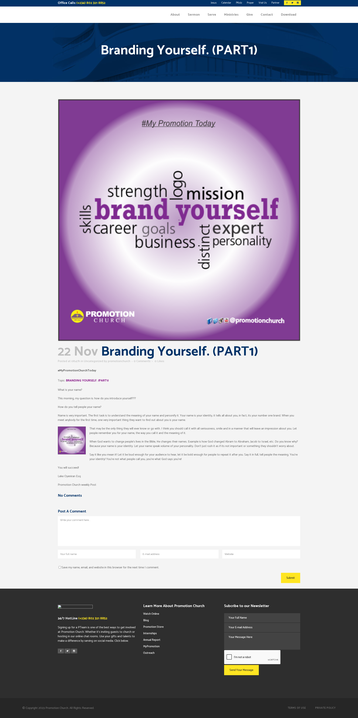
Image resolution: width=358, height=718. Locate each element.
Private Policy (325, 708)
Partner (275, 3)
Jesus (213, 3)
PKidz (239, 3)
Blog (146, 620)
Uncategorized (93, 361)
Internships (150, 633)
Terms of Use (297, 708)
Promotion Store (153, 627)
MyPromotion (151, 646)
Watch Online (151, 614)
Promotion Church (56, 708)
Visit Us (263, 3)
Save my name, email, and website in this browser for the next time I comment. (110, 567)
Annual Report (151, 640)
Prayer (250, 3)
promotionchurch (119, 361)
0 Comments (142, 361)
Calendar (226, 3)
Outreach (149, 653)
